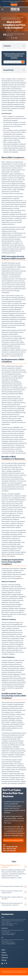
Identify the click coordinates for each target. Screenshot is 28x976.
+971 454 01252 (11, 851)
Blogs (14, 17)
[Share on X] (14, 38)
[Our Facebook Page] (6, 963)
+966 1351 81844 (11, 849)
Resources (8, 17)
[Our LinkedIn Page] (2, 963)
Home (3, 17)
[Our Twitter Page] (4, 963)
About (3, 950)
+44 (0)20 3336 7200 (12, 847)
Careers (4, 952)
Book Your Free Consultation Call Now (13, 840)
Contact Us (14, 4)
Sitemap (4, 960)
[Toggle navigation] (3, 9)
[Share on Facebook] (11, 38)
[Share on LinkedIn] (16, 38)
